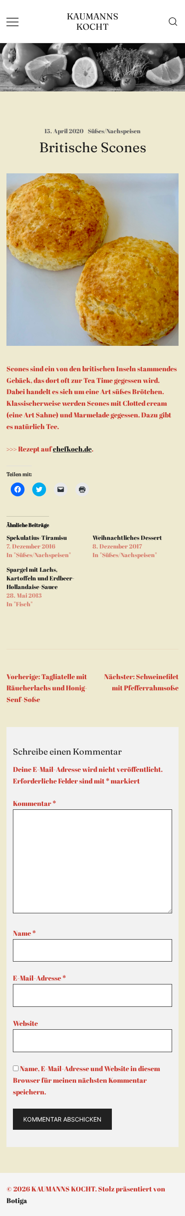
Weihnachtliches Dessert (127, 537)
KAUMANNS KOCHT (92, 21)
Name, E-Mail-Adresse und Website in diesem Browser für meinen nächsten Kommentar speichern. (86, 1080)
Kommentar (34, 803)
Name (24, 933)
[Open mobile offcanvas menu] (12, 21)
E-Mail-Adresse (39, 978)
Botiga (16, 1200)
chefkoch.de (72, 449)
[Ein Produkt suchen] (173, 22)
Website (25, 1023)
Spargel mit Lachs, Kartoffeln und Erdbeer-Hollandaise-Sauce (40, 578)
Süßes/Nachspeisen (114, 131)
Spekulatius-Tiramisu (36, 537)
